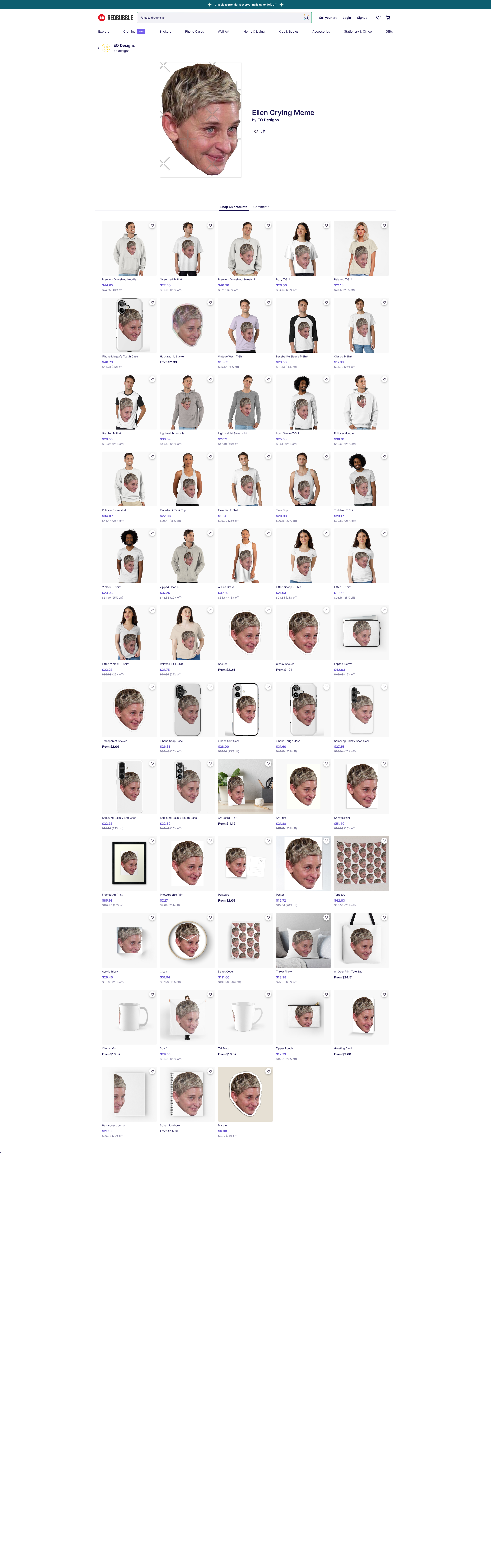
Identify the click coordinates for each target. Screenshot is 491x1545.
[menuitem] (103, 31)
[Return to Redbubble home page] (115, 17)
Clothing (133, 31)
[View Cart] (388, 17)
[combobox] (224, 17)
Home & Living (254, 31)
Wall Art (223, 31)
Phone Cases (194, 31)
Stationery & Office (358, 31)
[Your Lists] (378, 17)
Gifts (389, 31)
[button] (245, 4)
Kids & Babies (288, 31)
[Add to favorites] (256, 131)
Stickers (165, 31)
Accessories (321, 31)
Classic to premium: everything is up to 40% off (245, 4)
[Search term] (306, 17)
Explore (103, 31)
